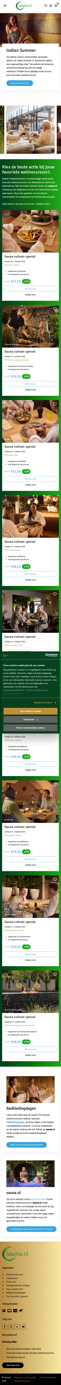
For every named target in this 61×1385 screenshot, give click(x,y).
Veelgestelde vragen (18, 1285)
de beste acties (39, 1199)
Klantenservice (14, 1274)
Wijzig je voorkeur (43, 702)
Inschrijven (12, 1365)
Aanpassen (28, 719)
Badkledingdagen (16, 1292)
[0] (55, 6)
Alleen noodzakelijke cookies (30, 728)
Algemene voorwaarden (25, 1377)
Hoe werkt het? (14, 1289)
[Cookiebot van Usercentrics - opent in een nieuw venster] (45, 655)
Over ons (11, 1281)
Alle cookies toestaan (30, 711)
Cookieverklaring (22, 1381)
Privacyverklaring (48, 1377)
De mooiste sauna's (17, 1296)
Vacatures (12, 1278)
